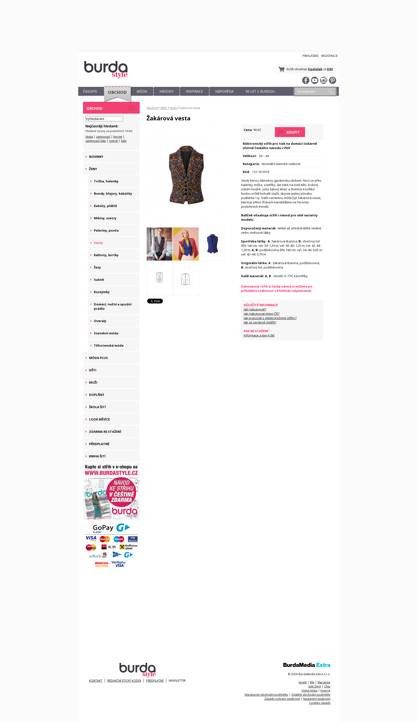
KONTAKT (95, 681)
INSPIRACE (194, 91)
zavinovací (103, 137)
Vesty (173, 108)
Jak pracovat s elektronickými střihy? (270, 318)
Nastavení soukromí (316, 699)
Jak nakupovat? (255, 309)
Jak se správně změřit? (260, 322)
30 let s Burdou (260, 91)
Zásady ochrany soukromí (282, 699)
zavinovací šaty (95, 141)
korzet (117, 137)
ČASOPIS (90, 91)
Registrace (329, 56)
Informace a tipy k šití (259, 335)
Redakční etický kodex (124, 681)
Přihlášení (310, 56)
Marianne (324, 682)
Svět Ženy (314, 686)
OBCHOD (116, 97)
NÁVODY (167, 91)
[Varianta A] (185, 225)
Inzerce (325, 690)
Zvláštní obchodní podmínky (310, 695)
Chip (327, 686)
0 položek (315, 69)
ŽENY (163, 108)
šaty (123, 141)
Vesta (89, 137)
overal (113, 141)
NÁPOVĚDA (224, 91)
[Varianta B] (186, 259)
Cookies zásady (319, 703)
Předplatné (155, 681)
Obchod (152, 108)
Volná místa (309, 690)
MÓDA (142, 91)
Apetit (303, 682)
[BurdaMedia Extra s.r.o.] (306, 666)
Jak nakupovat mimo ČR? (261, 313)
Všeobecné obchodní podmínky (266, 695)
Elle (312, 682)
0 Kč (330, 69)
